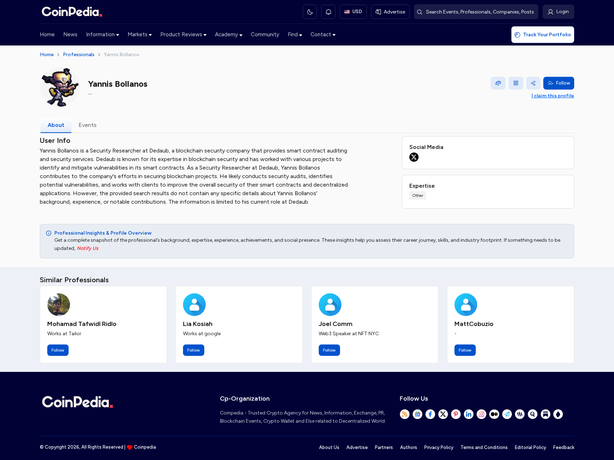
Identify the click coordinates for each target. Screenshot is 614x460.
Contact (321, 34)
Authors (408, 447)
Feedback (563, 447)
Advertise (357, 447)
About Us (329, 447)
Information (100, 34)
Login (562, 12)
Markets (137, 34)
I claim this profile (553, 96)
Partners (384, 447)
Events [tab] (88, 125)
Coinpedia (145, 447)
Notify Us (87, 248)
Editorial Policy (530, 447)
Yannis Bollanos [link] (121, 55)
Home (47, 34)
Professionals (79, 55)
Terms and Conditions (484, 447)
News (70, 34)
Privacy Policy (438, 447)
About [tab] (56, 125)
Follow (563, 83)
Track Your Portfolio (547, 35)
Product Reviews (181, 34)
